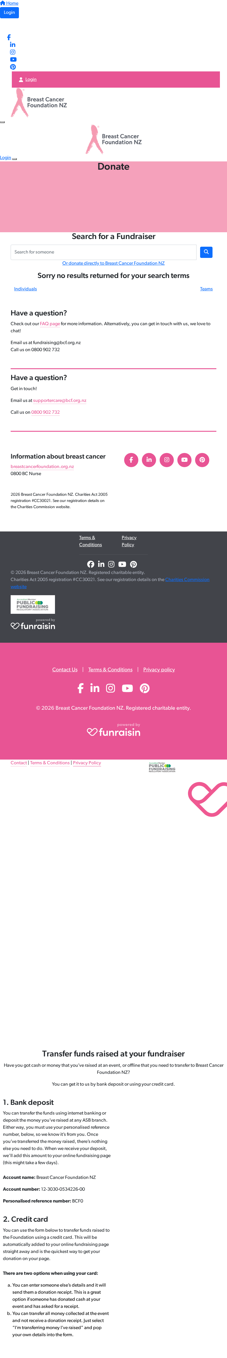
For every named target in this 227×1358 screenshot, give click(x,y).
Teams (206, 289)
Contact (19, 763)
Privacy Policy (129, 541)
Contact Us (64, 670)
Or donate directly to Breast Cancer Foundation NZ (113, 263)
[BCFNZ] (24, 26)
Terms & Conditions (90, 541)
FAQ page (50, 324)
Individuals (25, 289)
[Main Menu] (2, 122)
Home (11, 3)
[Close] (14, 159)
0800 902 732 (45, 412)
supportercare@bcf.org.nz (59, 400)
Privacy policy (159, 670)
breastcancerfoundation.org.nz (42, 466)
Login (9, 12)
